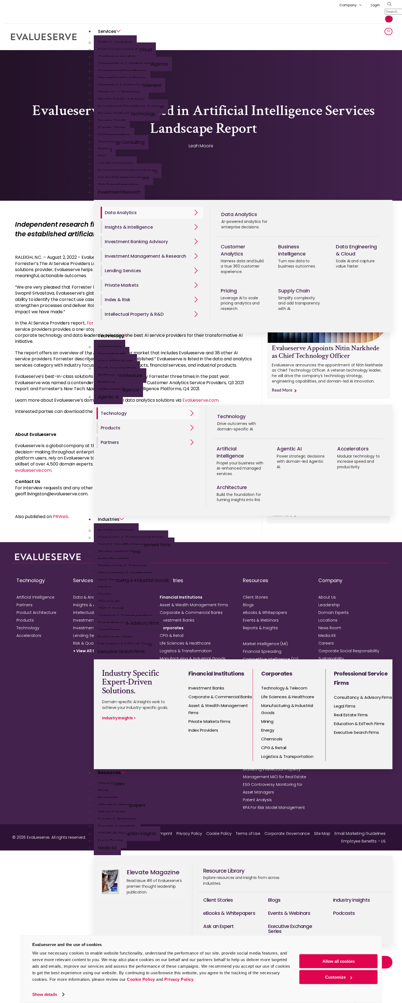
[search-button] (389, 18)
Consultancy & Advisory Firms (128, 623)
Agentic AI (108, 397)
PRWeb (60, 516)
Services (107, 31)
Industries (109, 519)
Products (25, 620)
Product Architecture (36, 612)
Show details (44, 994)
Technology (111, 336)
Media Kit (107, 848)
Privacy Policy (178, 979)
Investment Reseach (119, 192)
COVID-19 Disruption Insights (127, 833)
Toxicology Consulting (121, 142)
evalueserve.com (33, 470)
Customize (335, 977)
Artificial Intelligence (35, 597)
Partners (24, 605)
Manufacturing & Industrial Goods (133, 580)
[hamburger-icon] (388, 31)
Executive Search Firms (121, 651)
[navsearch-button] (388, 4)
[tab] (152, 213)
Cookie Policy (141, 979)
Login (375, 5)
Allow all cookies (338, 961)
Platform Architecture (120, 375)
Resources (109, 772)
